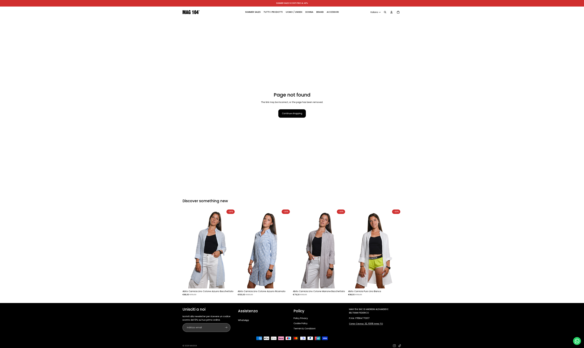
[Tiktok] (399, 346)
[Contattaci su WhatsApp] (577, 341)
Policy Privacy (301, 318)
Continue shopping (292, 113)
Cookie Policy (301, 323)
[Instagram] (394, 346)
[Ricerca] (385, 12)
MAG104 (193, 345)
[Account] (391, 12)
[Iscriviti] (226, 327)
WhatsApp (243, 320)
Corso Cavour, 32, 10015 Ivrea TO (366, 323)
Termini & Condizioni (304, 328)
